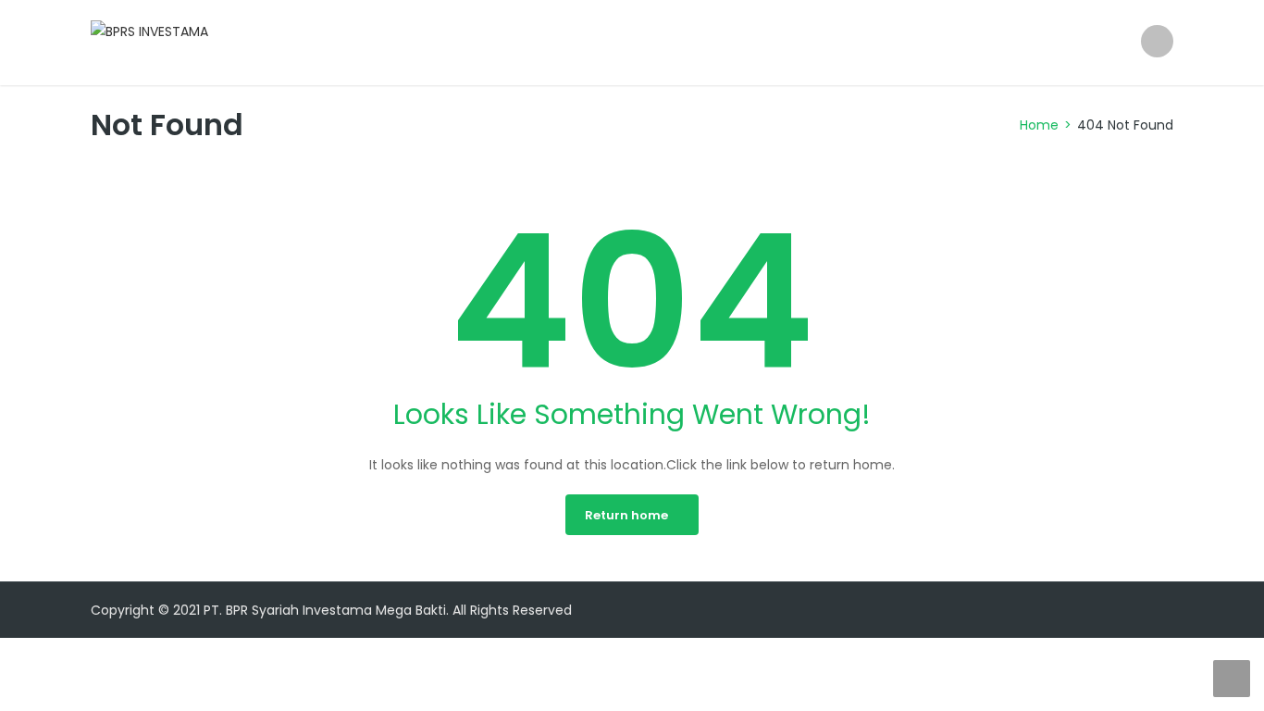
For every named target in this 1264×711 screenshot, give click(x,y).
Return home (626, 515)
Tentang (813, 42)
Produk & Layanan (950, 42)
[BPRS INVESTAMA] (149, 30)
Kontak (1084, 42)
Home (721, 42)
